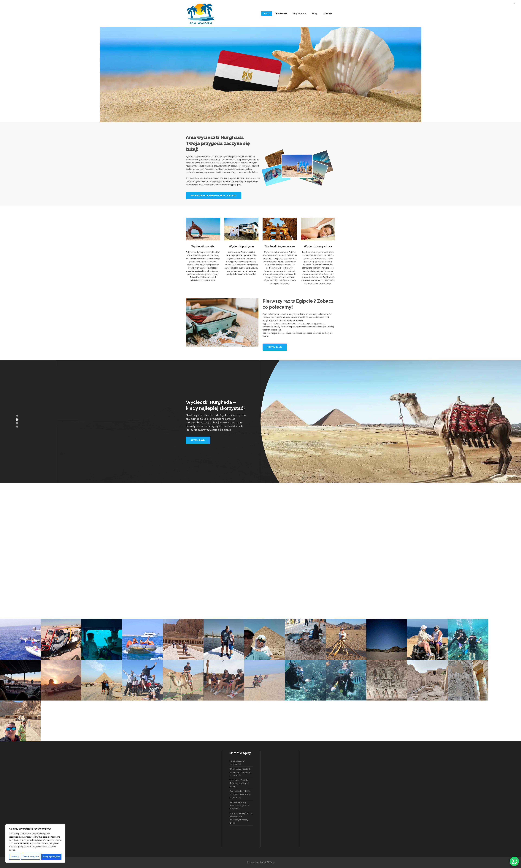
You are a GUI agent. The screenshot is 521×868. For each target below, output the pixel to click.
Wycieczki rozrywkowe (318, 246)
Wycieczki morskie (203, 246)
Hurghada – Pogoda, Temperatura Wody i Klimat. (239, 783)
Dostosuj (15, 857)
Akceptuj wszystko (51, 857)
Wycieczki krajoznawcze (280, 246)
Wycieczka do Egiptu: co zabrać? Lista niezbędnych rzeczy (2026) (241, 818)
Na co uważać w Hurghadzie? (237, 762)
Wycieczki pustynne (241, 246)
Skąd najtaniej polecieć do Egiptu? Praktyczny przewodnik (240, 794)
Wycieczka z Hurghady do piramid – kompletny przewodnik (241, 772)
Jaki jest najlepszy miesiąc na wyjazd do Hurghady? (239, 805)
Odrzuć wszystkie (31, 857)
